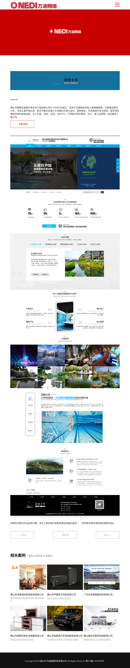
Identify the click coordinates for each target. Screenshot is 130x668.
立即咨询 (23, 124)
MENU (66, 535)
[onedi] (33, 4)
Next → (108, 535)
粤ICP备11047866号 (95, 661)
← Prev (22, 535)
